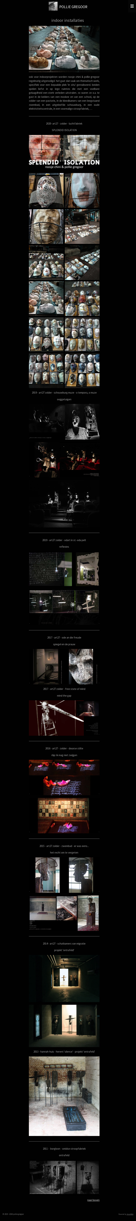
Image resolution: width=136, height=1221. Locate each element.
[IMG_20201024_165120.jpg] (82, 299)
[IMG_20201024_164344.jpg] (46, 263)
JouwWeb (130, 1214)
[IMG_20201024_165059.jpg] (82, 226)
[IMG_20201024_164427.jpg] (82, 335)
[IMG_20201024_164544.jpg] (46, 371)
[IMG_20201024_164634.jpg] (82, 263)
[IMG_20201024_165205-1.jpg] (46, 191)
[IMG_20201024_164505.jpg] (82, 371)
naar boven (93, 1200)
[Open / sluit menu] (132, 6)
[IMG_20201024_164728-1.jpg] (46, 299)
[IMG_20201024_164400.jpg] (46, 335)
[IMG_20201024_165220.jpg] (46, 226)
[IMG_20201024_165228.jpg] (82, 191)
